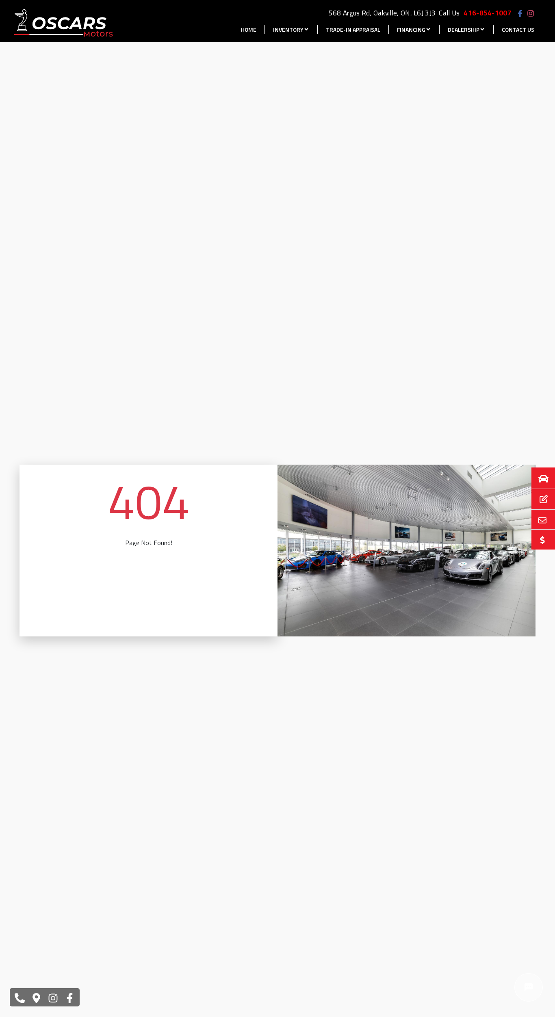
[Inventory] (538, 478)
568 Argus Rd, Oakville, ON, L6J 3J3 (382, 13)
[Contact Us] (538, 519)
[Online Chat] (528, 987)
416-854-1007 (488, 13)
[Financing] (538, 499)
